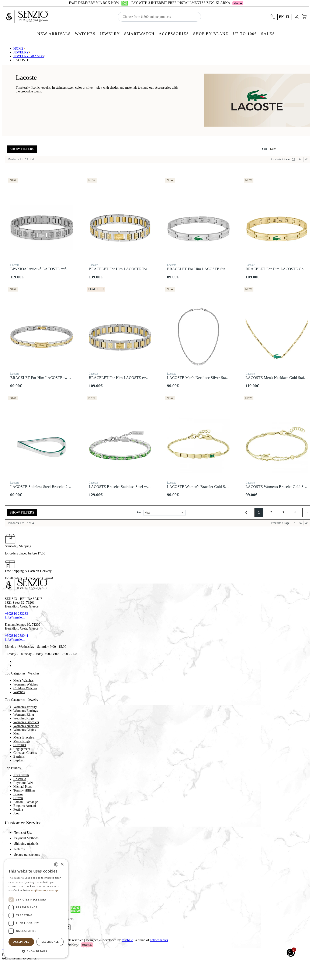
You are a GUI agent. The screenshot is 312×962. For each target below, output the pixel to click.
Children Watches (25, 688)
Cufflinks (19, 745)
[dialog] (36, 908)
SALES (268, 34)
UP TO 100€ (245, 34)
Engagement (21, 749)
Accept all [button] (21, 942)
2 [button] (271, 512)
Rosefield (19, 779)
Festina (18, 809)
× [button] (62, 864)
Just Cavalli (21, 775)
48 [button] (306, 159)
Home (18, 48)
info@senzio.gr (15, 617)
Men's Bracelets (24, 737)
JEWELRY (110, 34)
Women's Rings (23, 714)
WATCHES (85, 34)
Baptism (18, 760)
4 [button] (295, 512)
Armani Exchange (25, 802)
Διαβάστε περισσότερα (45, 890)
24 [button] (300, 159)
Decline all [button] (50, 942)
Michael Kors (22, 786)
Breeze (18, 794)
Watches (19, 692)
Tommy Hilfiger (24, 790)
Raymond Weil (23, 783)
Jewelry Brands (28, 56)
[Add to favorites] (71, 178)
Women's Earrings (25, 710)
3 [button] (283, 512)
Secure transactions (27, 854)
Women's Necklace (26, 726)
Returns (19, 849)
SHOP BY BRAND (211, 34)
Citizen (18, 798)
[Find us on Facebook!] (15, 661)
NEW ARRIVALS (54, 34)
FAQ (17, 860)
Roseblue (127, 940)
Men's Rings (21, 741)
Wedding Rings (23, 718)
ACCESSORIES (174, 34)
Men (16, 733)
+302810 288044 (16, 635)
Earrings (19, 756)
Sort (264, 148)
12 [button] (293, 159)
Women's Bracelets (26, 722)
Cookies (19, 865)
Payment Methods (26, 838)
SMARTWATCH (139, 34)
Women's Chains (24, 730)
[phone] (273, 16)
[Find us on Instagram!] (15, 665)
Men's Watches (23, 680)
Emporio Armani (24, 805)
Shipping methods (26, 843)
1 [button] (259, 512)
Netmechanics (159, 940)
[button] (246, 512)
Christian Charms (25, 752)
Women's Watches (25, 684)
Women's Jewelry (25, 707)
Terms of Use (23, 832)
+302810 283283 (16, 613)
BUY (41, 257)
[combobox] (56, 864)
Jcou (16, 813)
